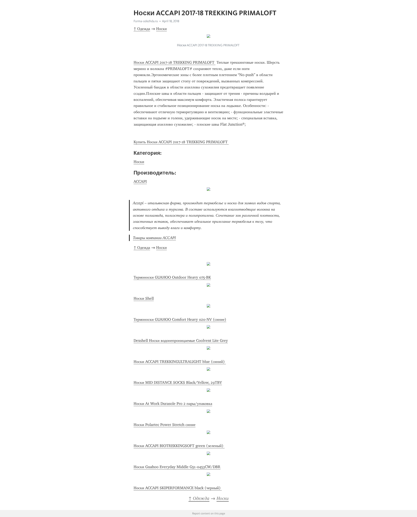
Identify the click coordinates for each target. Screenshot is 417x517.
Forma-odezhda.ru (146, 21)
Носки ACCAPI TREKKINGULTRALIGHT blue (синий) (180, 361)
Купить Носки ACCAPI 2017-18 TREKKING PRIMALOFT (181, 142)
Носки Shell (144, 298)
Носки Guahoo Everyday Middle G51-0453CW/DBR (177, 466)
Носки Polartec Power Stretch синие (164, 424)
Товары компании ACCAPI (154, 237)
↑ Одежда (142, 28)
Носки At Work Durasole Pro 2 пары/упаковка (173, 403)
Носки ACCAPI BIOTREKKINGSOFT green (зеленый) (179, 445)
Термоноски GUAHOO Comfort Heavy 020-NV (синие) (180, 319)
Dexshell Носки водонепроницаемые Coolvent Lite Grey (181, 340)
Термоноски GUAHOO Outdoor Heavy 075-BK (172, 277)
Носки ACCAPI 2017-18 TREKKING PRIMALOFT (174, 62)
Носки (161, 28)
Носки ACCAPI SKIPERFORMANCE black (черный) (178, 487)
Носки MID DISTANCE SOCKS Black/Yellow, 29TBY (178, 382)
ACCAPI (140, 181)
